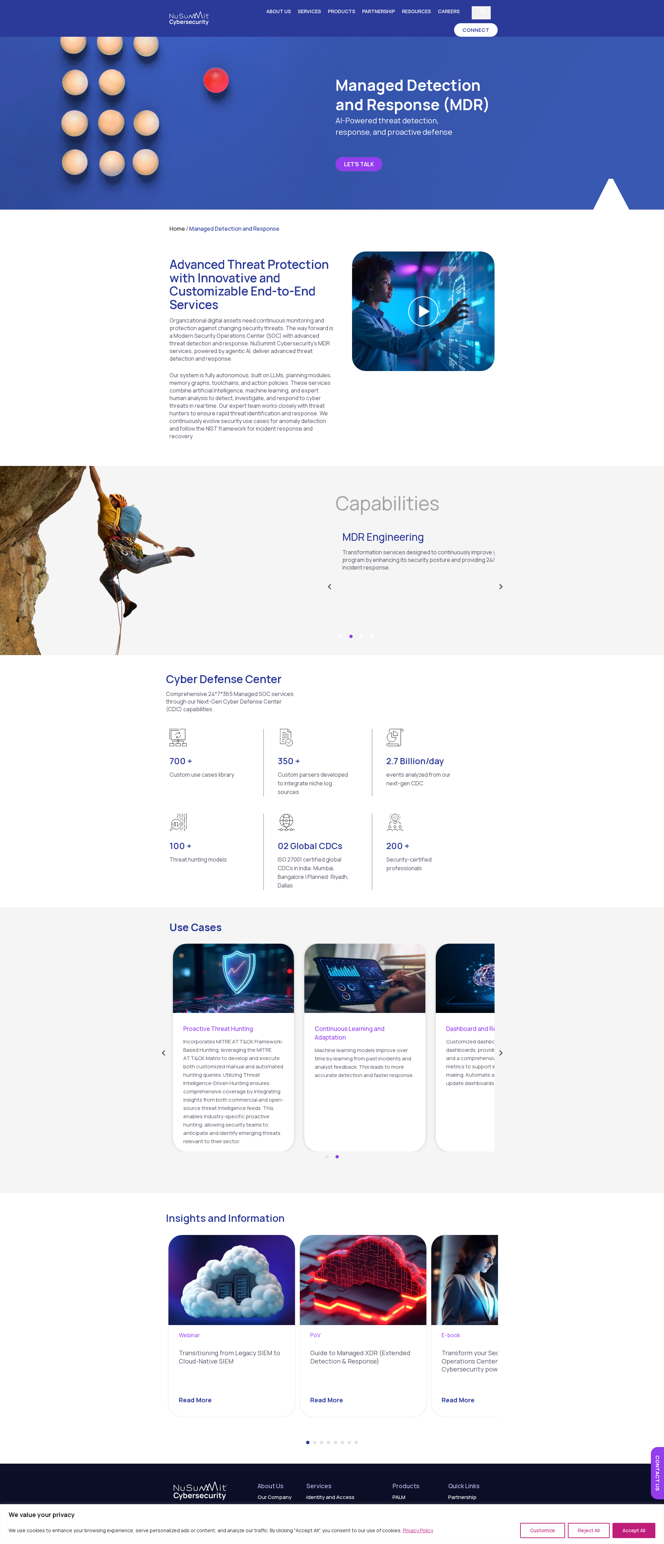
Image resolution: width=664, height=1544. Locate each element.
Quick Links (464, 1486)
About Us (278, 11)
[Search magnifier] (483, 11)
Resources (416, 11)
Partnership (378, 11)
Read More (195, 1400)
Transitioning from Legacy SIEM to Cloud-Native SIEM (229, 1357)
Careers (449, 11)
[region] (332, 1524)
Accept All (633, 1530)
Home (177, 228)
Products (341, 11)
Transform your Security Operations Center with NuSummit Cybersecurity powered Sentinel (493, 1361)
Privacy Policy (418, 1530)
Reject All (589, 1530)
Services (309, 11)
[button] (476, 30)
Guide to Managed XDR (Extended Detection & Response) (360, 1357)
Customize (542, 1530)
